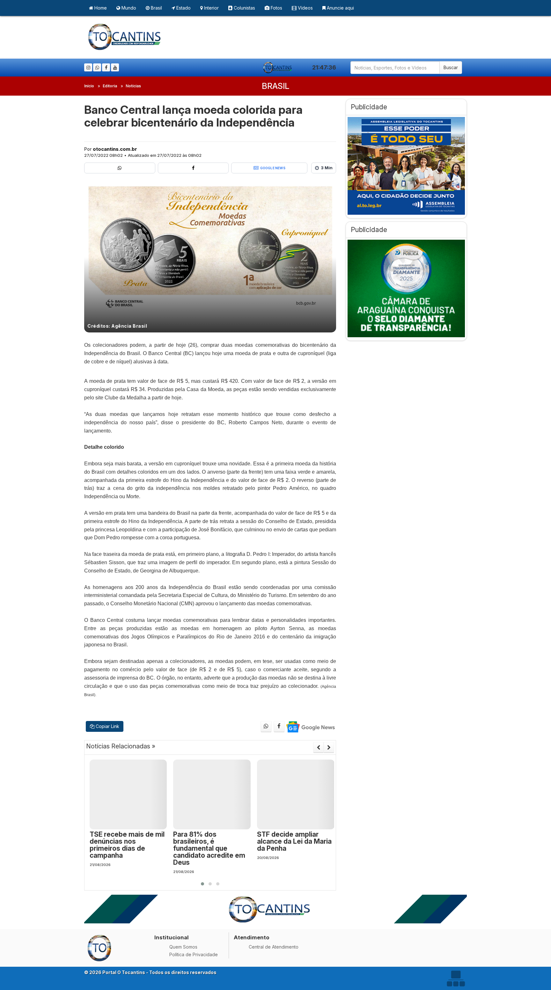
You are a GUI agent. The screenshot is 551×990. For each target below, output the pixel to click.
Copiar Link (106, 726)
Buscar (451, 67)
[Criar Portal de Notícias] (455, 978)
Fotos (275, 8)
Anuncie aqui (340, 8)
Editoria (110, 86)
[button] (202, 884)
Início (89, 86)
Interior (211, 8)
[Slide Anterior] (318, 747)
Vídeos (305, 8)
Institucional (171, 937)
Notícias (133, 86)
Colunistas (243, 8)
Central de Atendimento (273, 947)
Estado (183, 8)
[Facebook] (106, 67)
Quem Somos (183, 947)
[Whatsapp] (97, 67)
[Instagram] (88, 67)
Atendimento (251, 937)
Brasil (156, 8)
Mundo (128, 8)
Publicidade (369, 107)
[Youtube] (115, 67)
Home (100, 8)
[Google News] (310, 726)
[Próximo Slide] (329, 747)
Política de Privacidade (193, 954)
